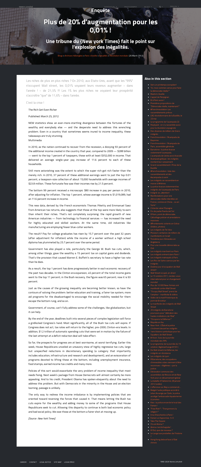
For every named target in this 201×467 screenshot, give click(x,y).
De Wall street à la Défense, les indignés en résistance (164, 351)
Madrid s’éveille (158, 93)
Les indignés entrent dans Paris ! (165, 254)
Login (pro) (69, 462)
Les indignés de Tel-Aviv (161, 229)
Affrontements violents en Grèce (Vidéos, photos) (165, 225)
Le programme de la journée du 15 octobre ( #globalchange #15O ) (166, 345)
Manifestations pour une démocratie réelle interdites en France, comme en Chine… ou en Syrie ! (165, 200)
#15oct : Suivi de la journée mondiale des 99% (162, 339)
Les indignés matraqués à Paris (164, 257)
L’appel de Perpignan (160, 97)
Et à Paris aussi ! (157, 100)
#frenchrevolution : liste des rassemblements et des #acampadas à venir (163, 174)
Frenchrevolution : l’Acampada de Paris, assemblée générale (165, 145)
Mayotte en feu (157, 322)
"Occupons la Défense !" (161, 319)
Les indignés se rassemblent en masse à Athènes (165, 182)
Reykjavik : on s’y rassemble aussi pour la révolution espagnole (166, 126)
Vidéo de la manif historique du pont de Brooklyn (164, 299)
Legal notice (45, 462)
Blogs (60, 55)
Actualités (103, 55)
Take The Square (158, 420)
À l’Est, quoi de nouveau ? (162, 430)
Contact (33, 462)
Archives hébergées (74, 55)
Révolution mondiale (119, 55)
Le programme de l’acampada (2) (165, 121)
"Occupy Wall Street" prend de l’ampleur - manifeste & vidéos (164, 293)
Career (23, 462)
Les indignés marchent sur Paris (165, 251)
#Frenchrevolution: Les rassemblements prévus (161, 111)
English (173, 6)
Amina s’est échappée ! (161, 427)
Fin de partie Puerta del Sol (162, 211)
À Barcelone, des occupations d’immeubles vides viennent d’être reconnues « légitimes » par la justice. (166, 364)
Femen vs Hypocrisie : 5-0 (162, 417)
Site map (57, 462)
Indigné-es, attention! (160, 192)
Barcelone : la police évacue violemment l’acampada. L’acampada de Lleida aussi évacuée (166, 152)
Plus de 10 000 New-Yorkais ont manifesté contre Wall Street (165, 287)
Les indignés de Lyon (160, 356)
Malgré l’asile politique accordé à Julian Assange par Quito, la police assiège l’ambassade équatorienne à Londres (166, 395)
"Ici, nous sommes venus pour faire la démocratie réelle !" (166, 89)
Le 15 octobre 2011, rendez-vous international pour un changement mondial (165, 279)
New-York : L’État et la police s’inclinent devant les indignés (164, 327)
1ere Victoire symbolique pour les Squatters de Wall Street (165, 333)
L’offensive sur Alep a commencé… (166, 387)
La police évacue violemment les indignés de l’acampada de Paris (165, 188)
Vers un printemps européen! (164, 84)
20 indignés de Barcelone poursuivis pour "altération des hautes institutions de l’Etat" (164, 313)
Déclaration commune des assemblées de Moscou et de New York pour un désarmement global (166, 374)
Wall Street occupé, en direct (163, 272)
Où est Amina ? (157, 424)
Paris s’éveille (91, 55)
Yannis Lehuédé (26, 6)
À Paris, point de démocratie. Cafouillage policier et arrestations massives (165, 217)
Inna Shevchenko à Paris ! (162, 414)
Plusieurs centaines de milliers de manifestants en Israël (165, 234)
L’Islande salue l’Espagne (161, 208)
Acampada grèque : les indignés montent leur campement (164, 160)
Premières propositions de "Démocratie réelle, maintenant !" (165, 105)
